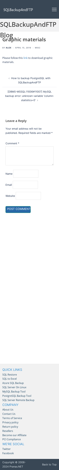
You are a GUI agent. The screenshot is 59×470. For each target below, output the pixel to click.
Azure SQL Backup (13, 383)
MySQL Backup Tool (13, 391)
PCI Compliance (11, 439)
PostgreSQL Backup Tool (16, 396)
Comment (12, 143)
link (25, 58)
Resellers (7, 431)
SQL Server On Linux (14, 387)
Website (10, 195)
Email (9, 184)
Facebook (8, 453)
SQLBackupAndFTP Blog (28, 29)
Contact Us (8, 414)
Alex (8, 48)
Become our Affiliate (14, 435)
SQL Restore (9, 374)
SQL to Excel (9, 378)
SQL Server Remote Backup (18, 400)
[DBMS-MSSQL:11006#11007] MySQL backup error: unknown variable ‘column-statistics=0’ (29, 96)
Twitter (6, 449)
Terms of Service (12, 418)
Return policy (10, 426)
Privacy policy (10, 422)
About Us (7, 409)
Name (9, 173)
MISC (37, 48)
